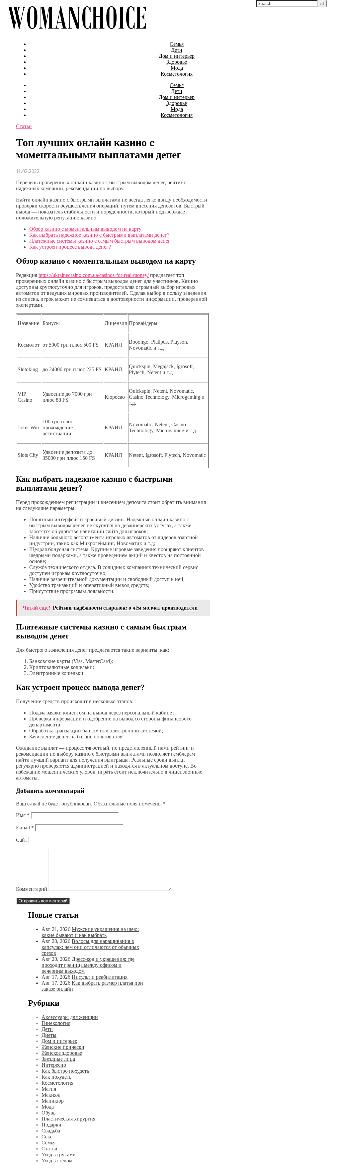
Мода (177, 68)
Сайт (21, 840)
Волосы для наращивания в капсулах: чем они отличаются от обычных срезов (90, 947)
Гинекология (56, 1023)
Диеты (49, 1035)
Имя (23, 815)
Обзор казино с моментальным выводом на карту (85, 229)
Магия (49, 1089)
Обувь (48, 1113)
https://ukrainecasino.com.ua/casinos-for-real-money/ (94, 275)
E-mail (25, 827)
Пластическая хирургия (68, 1119)
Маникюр (53, 1101)
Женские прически (63, 1047)
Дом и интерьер (177, 56)
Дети (176, 50)
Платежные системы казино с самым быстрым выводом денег (99, 241)
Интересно (54, 1065)
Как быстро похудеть (65, 1071)
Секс (47, 1136)
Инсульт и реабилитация (100, 977)
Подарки (51, 1124)
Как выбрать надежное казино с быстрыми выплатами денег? (99, 235)
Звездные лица (58, 1059)
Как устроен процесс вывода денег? (70, 247)
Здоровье (176, 62)
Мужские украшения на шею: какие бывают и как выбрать (90, 932)
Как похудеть (56, 1077)
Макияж (51, 1095)
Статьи (24, 126)
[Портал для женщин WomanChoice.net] (76, 33)
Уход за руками (59, 1154)
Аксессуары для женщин (70, 1017)
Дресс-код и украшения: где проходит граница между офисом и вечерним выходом (88, 965)
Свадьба (51, 1130)
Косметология (177, 74)
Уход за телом (57, 1160)
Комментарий (31, 889)
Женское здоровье (62, 1053)
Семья (177, 44)
